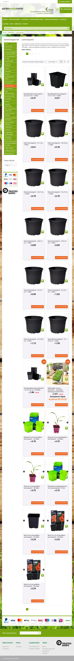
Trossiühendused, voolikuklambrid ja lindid (11, 143)
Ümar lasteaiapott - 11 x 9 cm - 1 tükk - (57, 193)
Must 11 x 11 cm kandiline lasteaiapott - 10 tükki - (56, 536)
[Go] (39, 633)
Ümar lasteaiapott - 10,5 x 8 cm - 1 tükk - (57, 242)
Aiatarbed (6, 24)
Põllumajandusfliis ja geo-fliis (11, 110)
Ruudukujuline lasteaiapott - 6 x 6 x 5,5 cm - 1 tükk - (33, 94)
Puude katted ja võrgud (10, 114)
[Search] (68, 28)
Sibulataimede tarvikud (9, 123)
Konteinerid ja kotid (9, 77)
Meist (44, 646)
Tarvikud (8, 130)
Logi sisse (6, 646)
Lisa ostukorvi (37, 110)
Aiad (6, 44)
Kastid (7, 68)
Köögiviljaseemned (14, 19)
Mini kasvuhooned (9, 92)
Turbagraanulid (10, 151)
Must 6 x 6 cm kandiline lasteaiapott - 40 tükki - (32, 585)
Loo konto (6, 649)
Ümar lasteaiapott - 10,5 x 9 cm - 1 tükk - (33, 242)
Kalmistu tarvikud (8, 65)
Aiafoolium (8, 46)
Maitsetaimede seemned (37, 19)
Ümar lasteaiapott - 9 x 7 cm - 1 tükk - (33, 143)
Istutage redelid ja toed (10, 57)
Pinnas (7, 102)
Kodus (11, 24)
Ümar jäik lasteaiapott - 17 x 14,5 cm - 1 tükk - (57, 340)
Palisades (8, 99)
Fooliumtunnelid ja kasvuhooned (10, 53)
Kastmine (8, 71)
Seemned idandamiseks (51, 19)
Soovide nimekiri (34, 649)
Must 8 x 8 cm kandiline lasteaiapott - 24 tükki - (32, 536)
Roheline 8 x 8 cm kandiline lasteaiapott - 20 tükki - (33, 438)
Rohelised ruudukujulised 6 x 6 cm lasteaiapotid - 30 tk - (57, 487)
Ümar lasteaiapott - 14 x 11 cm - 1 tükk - (33, 291)
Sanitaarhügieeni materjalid (10, 119)
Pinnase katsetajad (8, 105)
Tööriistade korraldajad (9, 133)
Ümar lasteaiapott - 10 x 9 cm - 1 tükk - (33, 193)
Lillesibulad (62, 19)
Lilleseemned (25, 19)
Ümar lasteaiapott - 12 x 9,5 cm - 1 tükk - (57, 291)
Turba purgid (9, 148)
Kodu (4, 32)
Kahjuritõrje (9, 61)
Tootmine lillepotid (8, 138)
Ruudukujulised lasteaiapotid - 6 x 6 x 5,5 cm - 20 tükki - (34, 389)
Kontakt (44, 653)
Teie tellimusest (34, 646)
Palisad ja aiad (9, 96)
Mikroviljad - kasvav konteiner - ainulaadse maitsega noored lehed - (56, 389)
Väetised (25, 24)
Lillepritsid (8, 89)
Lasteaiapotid (9, 86)
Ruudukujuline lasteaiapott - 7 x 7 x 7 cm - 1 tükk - (57, 94)
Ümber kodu (18, 24)
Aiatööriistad (9, 153)
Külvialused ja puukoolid (9, 82)
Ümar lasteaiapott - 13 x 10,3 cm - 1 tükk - (33, 340)
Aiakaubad (8, 49)
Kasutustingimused (48, 649)
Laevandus (45, 651)
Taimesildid (8, 127)
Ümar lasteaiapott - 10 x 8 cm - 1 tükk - (57, 143)
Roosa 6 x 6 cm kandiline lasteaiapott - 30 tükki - (32, 487)
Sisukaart (19, 646)
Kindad (7, 74)
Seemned (5, 19)
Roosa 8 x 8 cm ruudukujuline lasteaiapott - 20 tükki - (57, 438)
